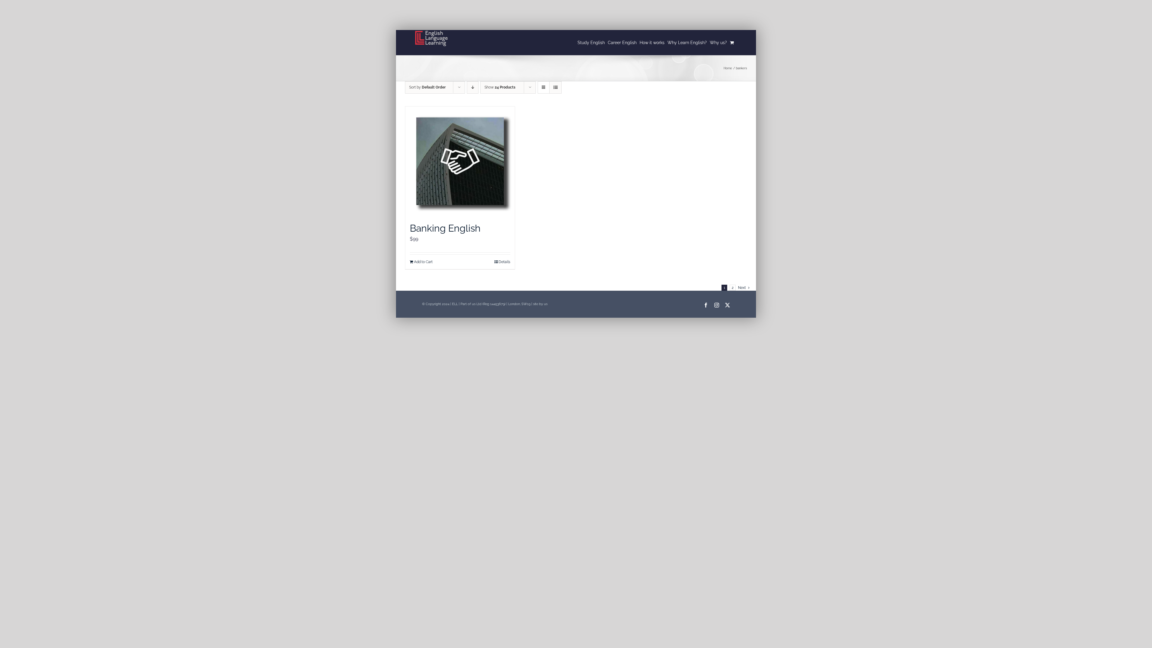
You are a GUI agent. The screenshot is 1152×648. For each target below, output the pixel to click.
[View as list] (555, 87)
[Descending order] (472, 87)
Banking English (445, 228)
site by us (540, 304)
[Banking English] (460, 161)
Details (504, 262)
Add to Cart (423, 262)
